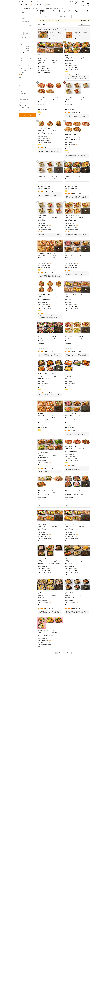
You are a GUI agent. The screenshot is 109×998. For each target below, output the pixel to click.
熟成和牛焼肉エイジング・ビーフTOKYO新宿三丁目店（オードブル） (50, 563)
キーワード (21, 97)
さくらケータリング (53, 38)
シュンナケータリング (43, 340)
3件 (76, 112)
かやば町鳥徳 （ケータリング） (71, 597)
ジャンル (21, 56)
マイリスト (88, 1)
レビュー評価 (21, 44)
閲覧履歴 (83, 1)
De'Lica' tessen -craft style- (71, 220)
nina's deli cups (69, 101)
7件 (49, 191)
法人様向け (79, 1)
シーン (20, 63)
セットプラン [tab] (63, 16)
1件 (49, 147)
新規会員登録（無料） (72, 1)
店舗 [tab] (45, 16)
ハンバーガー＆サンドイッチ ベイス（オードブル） (48, 494)
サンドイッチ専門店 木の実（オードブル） (46, 635)
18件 (76, 351)
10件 (76, 193)
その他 (20, 89)
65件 (76, 74)
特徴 (20, 77)
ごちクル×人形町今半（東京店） (81, 38)
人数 (21, 30)
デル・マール (41, 597)
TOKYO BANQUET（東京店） (71, 258)
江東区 (51, 8)
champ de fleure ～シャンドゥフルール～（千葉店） (75, 494)
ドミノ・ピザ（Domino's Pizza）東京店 (46, 101)
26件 (49, 392)
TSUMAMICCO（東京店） (43, 258)
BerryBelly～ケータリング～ (44, 378)
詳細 (50, 68)
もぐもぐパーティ (69, 378)
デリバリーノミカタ (69, 563)
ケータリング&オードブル (40, 8)
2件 (49, 272)
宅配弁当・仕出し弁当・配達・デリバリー (27, 8)
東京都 (47, 8)
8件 (76, 231)
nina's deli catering (69, 60)
